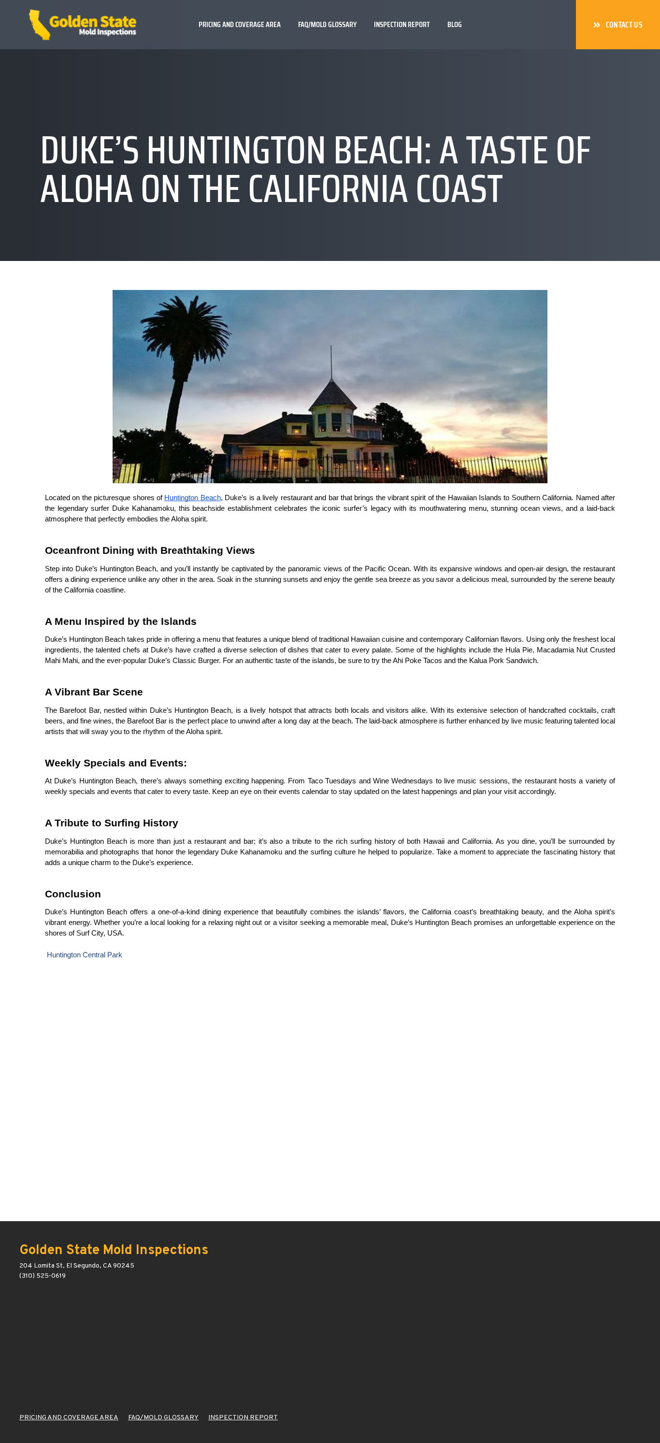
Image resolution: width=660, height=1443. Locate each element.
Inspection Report (402, 24)
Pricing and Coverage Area (240, 24)
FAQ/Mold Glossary (327, 24)
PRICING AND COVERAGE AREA (68, 1418)
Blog (454, 24)
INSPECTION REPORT (243, 1418)
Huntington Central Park (84, 955)
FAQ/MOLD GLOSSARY (163, 1418)
